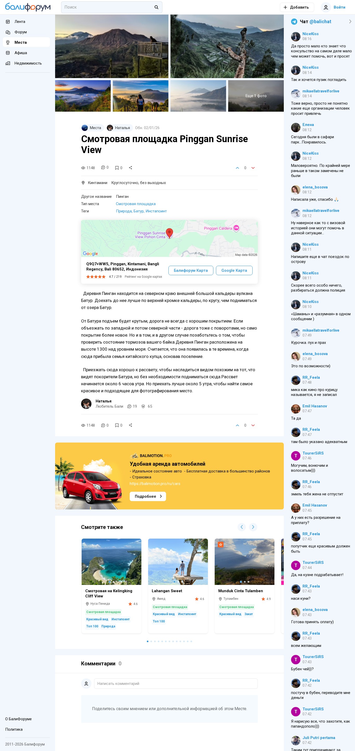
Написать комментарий (118, 683)
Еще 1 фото (256, 95)
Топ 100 (92, 626)
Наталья (103, 401)
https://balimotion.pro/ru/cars (155, 483)
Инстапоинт (156, 211)
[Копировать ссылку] (130, 168)
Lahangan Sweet (167, 591)
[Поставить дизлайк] (253, 168)
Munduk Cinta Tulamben (240, 591)
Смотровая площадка (136, 203)
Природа (124, 211)
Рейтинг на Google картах (143, 277)
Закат (249, 614)
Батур (139, 211)
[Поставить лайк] (237, 168)
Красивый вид (97, 619)
